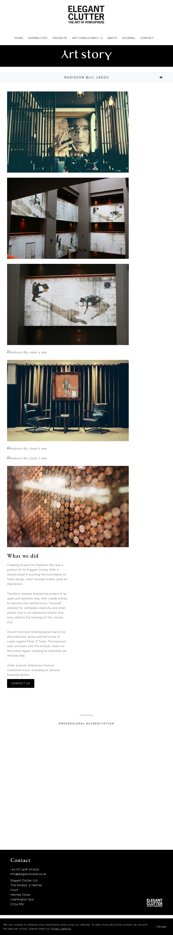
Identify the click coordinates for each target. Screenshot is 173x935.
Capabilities (37, 38)
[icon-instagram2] (160, 887)
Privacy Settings (61, 928)
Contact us (20, 683)
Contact (147, 38)
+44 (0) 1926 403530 (24, 869)
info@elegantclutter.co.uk (28, 874)
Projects (60, 38)
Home (18, 38)
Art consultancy (85, 38)
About (112, 38)
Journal (128, 38)
